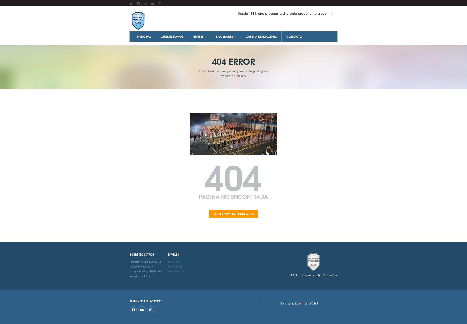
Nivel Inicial (174, 262)
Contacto (294, 36)
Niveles (198, 36)
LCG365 (313, 303)
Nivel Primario (175, 266)
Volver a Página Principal (231, 214)
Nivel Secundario (176, 271)
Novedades (225, 36)
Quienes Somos (172, 36)
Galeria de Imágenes (261, 36)
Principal (144, 36)
